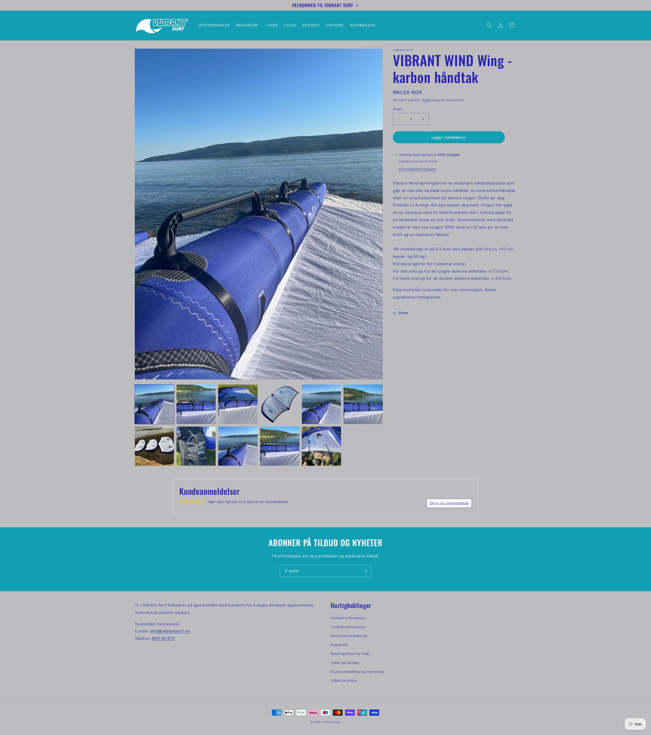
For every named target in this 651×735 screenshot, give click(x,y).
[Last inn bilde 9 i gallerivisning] (237, 446)
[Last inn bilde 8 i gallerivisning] (196, 446)
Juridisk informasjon (348, 627)
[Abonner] (365, 571)
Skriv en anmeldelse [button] (449, 503)
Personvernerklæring (349, 636)
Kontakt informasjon (348, 618)
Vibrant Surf (332, 722)
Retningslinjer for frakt (350, 654)
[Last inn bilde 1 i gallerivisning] (154, 404)
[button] (248, 25)
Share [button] (403, 313)
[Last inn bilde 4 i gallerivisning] (279, 404)
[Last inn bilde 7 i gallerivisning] (154, 446)
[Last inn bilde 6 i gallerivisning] (363, 404)
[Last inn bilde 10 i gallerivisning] (279, 446)
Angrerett (339, 645)
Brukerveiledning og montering (357, 672)
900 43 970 (163, 638)
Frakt (426, 100)
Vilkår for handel (345, 663)
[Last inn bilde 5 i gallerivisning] (321, 404)
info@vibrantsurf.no (170, 631)
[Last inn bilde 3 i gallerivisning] (237, 404)
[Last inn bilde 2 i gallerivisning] (196, 404)
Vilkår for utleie (344, 681)
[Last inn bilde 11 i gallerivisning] (321, 446)
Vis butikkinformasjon (417, 169)
